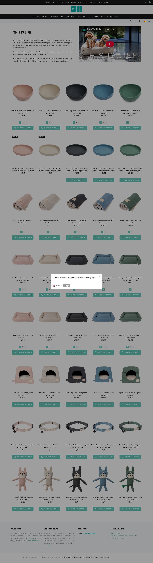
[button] (58, 286)
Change (66, 286)
